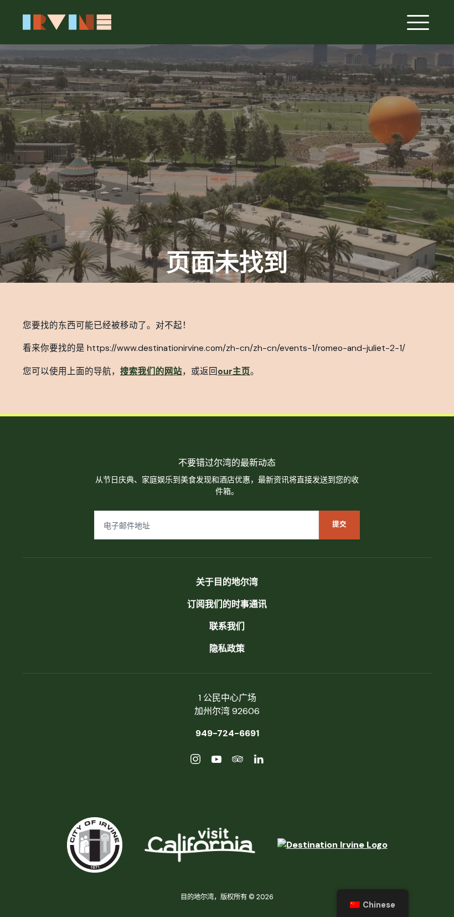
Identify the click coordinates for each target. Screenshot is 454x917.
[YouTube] (216, 760)
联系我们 (227, 626)
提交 (339, 524)
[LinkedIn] (258, 760)
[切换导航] (418, 22)
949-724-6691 (227, 733)
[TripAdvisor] (237, 760)
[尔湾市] (94, 845)
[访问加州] (200, 845)
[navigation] (373, 903)
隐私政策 (227, 648)
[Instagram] (195, 760)
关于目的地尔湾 (227, 582)
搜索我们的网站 (151, 371)
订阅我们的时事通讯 (227, 604)
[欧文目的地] (332, 845)
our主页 (234, 371)
